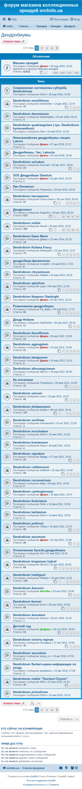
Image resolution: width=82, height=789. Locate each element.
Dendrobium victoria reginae (33, 639)
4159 (55, 72)
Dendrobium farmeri (27, 601)
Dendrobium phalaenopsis (31, 406)
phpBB (33, 776)
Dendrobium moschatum (30, 431)
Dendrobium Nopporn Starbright (36, 296)
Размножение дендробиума (33, 306)
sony (43, 396)
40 (68, 216)
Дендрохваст (22, 209)
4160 (62, 72)
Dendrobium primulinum (30, 692)
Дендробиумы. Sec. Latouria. (34, 152)
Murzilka (45, 591)
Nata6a (44, 275)
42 (78, 216)
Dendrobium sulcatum (28, 162)
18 (63, 230)
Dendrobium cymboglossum (33, 491)
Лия (42, 131)
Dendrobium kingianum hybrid (34, 561)
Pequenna (45, 189)
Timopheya (46, 383)
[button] (57, 48)
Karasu (44, 618)
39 (63, 216)
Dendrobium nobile (26, 223)
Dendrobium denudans (29, 615)
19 (68, 230)
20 (73, 230)
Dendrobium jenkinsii (28, 523)
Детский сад (22, 626)
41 (73, 216)
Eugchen (45, 212)
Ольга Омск (47, 199)
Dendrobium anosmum (29, 537)
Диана (44, 66)
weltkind (44, 470)
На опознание (23, 380)
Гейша (43, 526)
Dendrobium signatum (29, 453)
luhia (42, 483)
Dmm (43, 94)
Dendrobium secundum (29, 653)
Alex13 (44, 371)
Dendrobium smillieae (28, 420)
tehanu (44, 409)
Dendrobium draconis (28, 588)
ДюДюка (45, 629)
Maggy (44, 456)
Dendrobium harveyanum (31, 196)
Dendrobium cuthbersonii (31, 467)
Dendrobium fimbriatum (30, 501)
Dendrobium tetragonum (30, 357)
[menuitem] (12, 19)
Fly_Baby (45, 309)
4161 (69, 72)
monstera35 (46, 423)
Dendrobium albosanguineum (34, 368)
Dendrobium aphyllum (29, 283)
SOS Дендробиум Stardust (32, 175)
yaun (43, 286)
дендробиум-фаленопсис (31, 261)
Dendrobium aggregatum (30, 344)
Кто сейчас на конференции (21, 728)
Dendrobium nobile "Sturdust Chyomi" (40, 679)
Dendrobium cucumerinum (32, 480)
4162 (76, 72)
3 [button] (47, 48)
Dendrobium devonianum (31, 114)
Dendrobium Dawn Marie (30, 236)
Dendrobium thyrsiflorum (31, 333)
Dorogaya (45, 642)
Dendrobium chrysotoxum (31, 272)
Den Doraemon (23, 186)
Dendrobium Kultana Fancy (32, 247)
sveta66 (44, 264)
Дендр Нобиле (23, 319)
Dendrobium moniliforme (31, 100)
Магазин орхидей (25, 63)
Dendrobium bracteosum (30, 442)
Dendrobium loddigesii (29, 575)
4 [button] (52, 48)
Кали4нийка (47, 117)
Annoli (43, 226)
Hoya (43, 445)
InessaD (44, 165)
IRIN (42, 682)
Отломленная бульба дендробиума (39, 550)
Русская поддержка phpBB (41, 780)
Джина (43, 239)
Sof (42, 553)
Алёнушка (46, 250)
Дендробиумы (16, 34)
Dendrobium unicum (27, 393)
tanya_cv (45, 656)
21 (78, 230)
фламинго (46, 670)
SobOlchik (45, 103)
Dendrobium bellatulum (29, 512)
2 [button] (42, 48)
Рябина (44, 578)
